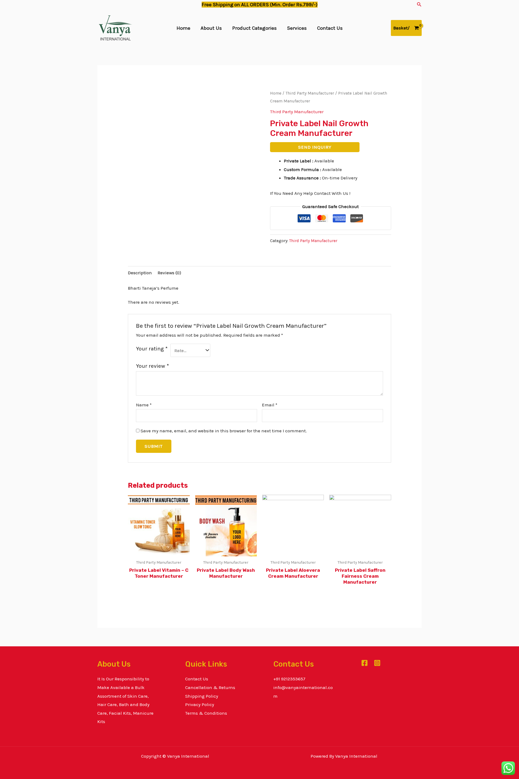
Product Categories (254, 28)
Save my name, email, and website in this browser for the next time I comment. (224, 430)
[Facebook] (364, 663)
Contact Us (330, 28)
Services (297, 28)
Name (144, 404)
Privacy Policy (199, 704)
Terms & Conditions (206, 713)
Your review (152, 366)
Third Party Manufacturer (309, 93)
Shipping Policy (201, 696)
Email (269, 404)
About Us (211, 28)
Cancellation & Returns (210, 687)
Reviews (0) (169, 272)
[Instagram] (377, 663)
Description (140, 272)
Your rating (152, 348)
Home (183, 28)
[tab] (140, 272)
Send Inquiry (314, 147)
